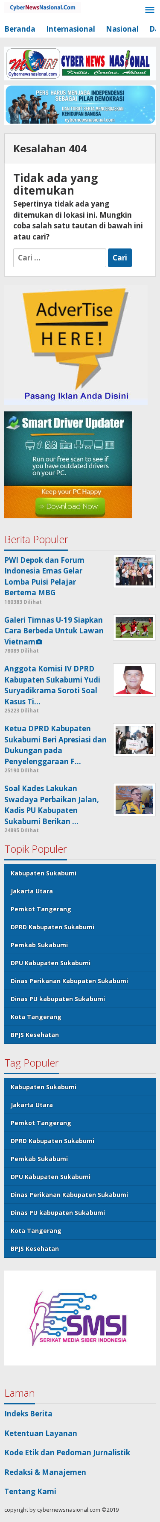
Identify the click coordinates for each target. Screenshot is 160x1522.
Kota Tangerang (36, 1017)
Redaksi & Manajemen (45, 1472)
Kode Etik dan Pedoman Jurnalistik (67, 1452)
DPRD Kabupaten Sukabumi (52, 927)
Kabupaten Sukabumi (43, 873)
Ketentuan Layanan (40, 1433)
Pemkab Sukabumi (39, 945)
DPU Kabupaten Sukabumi (50, 963)
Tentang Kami (30, 1491)
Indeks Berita (28, 1414)
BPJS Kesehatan (35, 1035)
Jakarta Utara (32, 891)
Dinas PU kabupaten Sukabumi (58, 999)
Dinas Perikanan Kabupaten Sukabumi (69, 981)
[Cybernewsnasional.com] (42, 7)
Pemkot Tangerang (41, 909)
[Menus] (150, 10)
